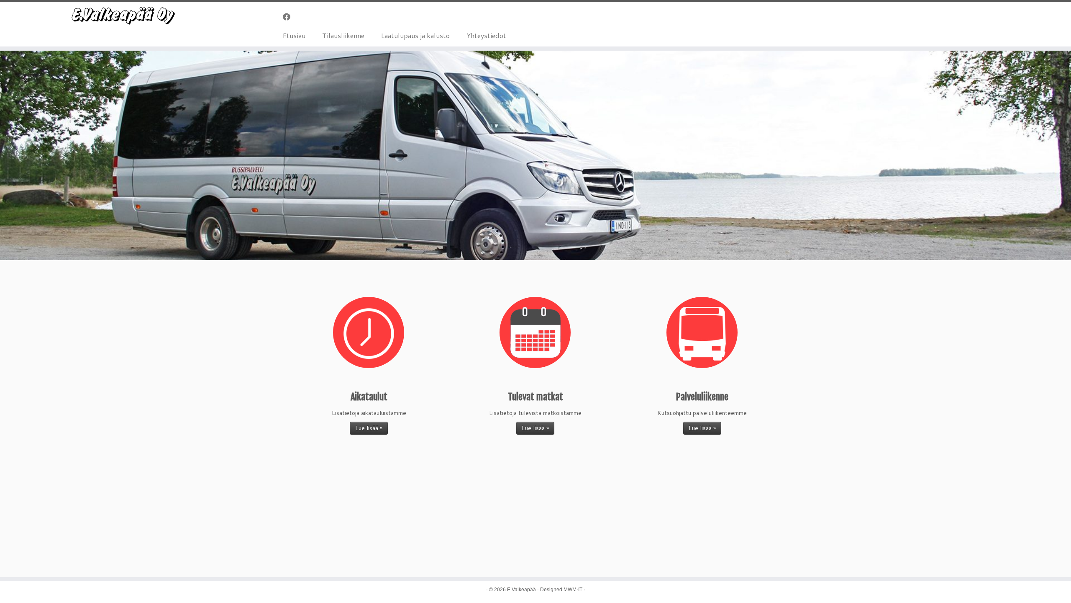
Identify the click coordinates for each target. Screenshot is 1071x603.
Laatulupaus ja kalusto (415, 35)
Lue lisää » (368, 428)
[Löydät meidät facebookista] (289, 16)
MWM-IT (573, 589)
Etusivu (294, 35)
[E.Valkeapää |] (123, 16)
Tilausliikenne (343, 35)
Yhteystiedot (486, 35)
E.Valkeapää (521, 589)
